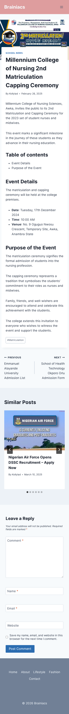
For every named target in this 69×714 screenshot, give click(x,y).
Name (12, 591)
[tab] (27, 492)
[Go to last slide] (10, 449)
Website (13, 625)
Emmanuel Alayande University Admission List (14, 368)
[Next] (59, 449)
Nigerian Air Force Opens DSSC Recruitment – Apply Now (31, 462)
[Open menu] (61, 7)
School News (14, 53)
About (25, 672)
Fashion (54, 672)
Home (13, 672)
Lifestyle (39, 672)
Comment (15, 540)
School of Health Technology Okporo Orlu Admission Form (53, 368)
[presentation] (34, 430)
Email (12, 608)
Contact (34, 679)
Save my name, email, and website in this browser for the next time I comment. (36, 637)
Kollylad (13, 93)
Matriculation (15, 340)
